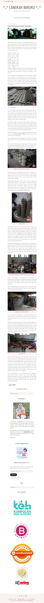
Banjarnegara (10, 23)
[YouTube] (26, 596)
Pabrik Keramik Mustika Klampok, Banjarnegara (19, 26)
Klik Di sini (13, 474)
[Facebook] (17, 596)
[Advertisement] (22, 40)
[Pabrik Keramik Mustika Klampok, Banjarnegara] (22, 33)
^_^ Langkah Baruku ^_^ (22, 7)
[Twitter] (19, 596)
